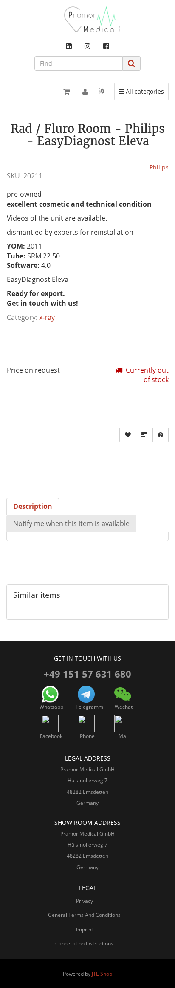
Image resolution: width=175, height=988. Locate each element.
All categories (144, 91)
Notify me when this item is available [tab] (71, 523)
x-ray (47, 317)
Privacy (84, 901)
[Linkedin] (68, 46)
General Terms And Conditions (84, 915)
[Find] (131, 63)
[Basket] (66, 91)
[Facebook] (106, 46)
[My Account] (85, 91)
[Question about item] (160, 435)
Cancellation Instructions (84, 943)
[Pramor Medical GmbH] (87, 19)
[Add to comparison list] (144, 435)
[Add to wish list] (127, 435)
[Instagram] (87, 46)
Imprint (84, 929)
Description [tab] (32, 506)
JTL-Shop (102, 973)
